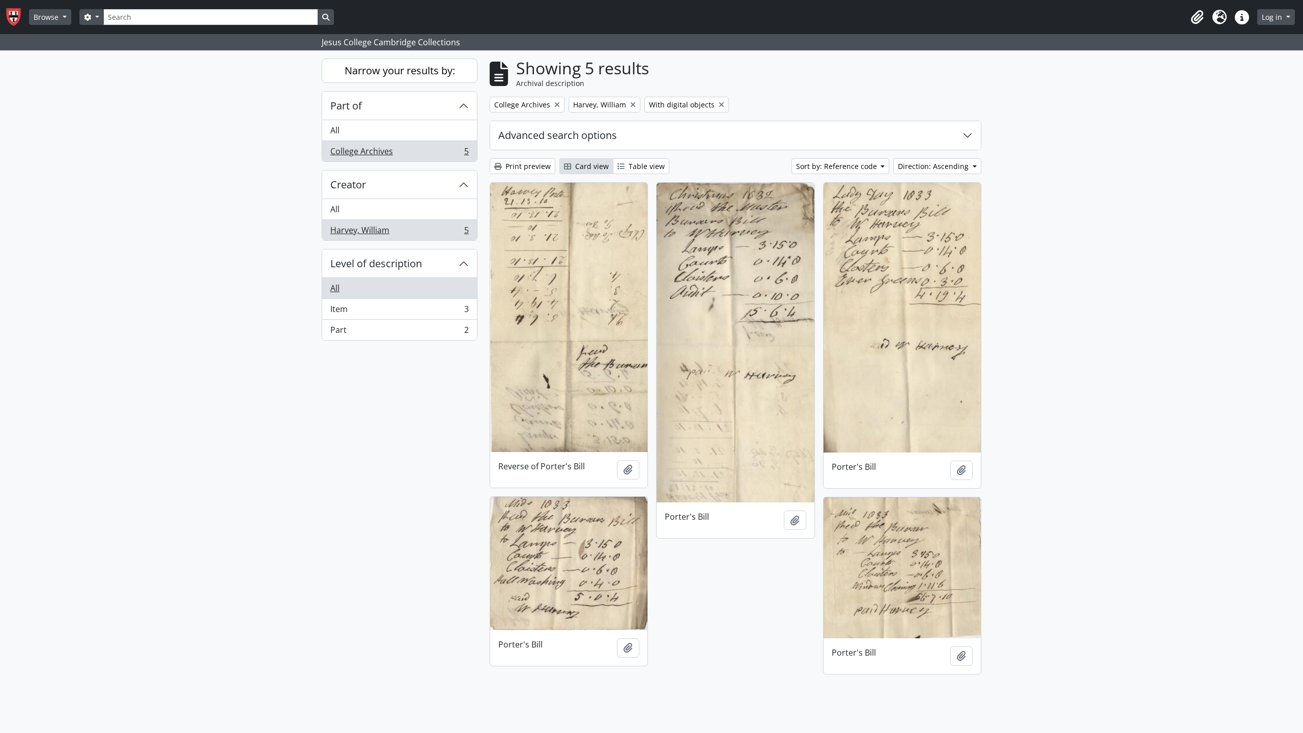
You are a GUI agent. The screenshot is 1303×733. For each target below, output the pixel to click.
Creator (348, 184)
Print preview (527, 166)
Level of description (376, 263)
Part (399, 332)
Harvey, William (399, 232)
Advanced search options (557, 135)
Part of (346, 105)
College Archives (399, 153)
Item (399, 311)
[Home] (17, 17)
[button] (1197, 17)
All (334, 130)
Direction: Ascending (934, 166)
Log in (1273, 17)
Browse (47, 17)
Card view (591, 166)
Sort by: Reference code (837, 166)
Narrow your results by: (400, 70)
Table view (646, 166)
